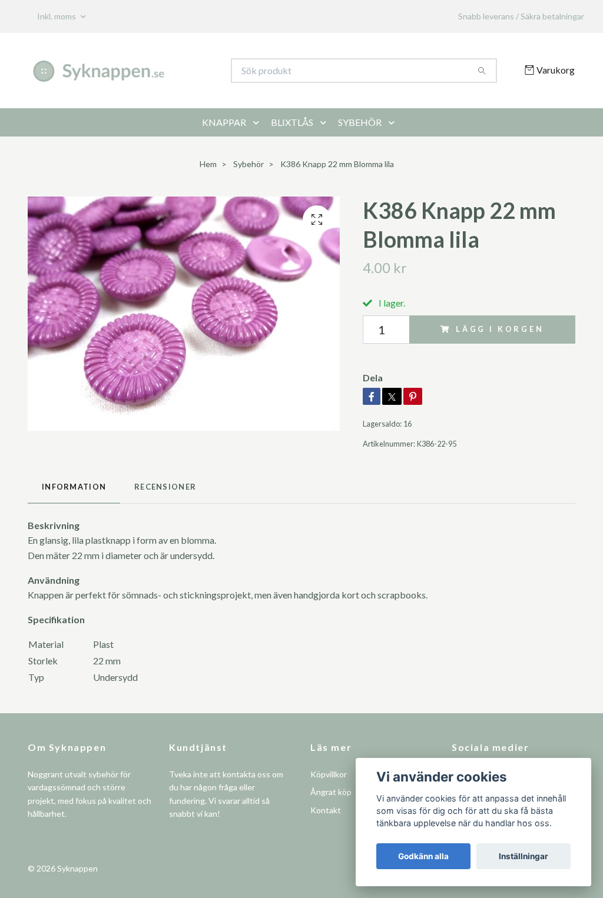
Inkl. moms (57, 16)
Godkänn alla (423, 856)
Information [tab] (74, 486)
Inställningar (523, 856)
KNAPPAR (224, 122)
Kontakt (325, 810)
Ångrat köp (331, 792)
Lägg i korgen (500, 329)
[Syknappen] (165, 71)
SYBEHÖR (360, 122)
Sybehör (248, 164)
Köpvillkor (328, 774)
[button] (259, 122)
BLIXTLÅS (292, 122)
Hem (208, 164)
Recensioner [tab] (165, 486)
